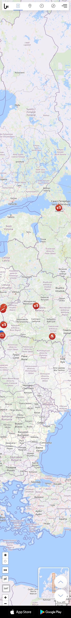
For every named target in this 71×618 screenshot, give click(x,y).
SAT (6, 588)
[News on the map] (7, 6)
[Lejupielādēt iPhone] (21, 612)
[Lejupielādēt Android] (51, 612)
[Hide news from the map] (5, 579)
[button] (59, 208)
